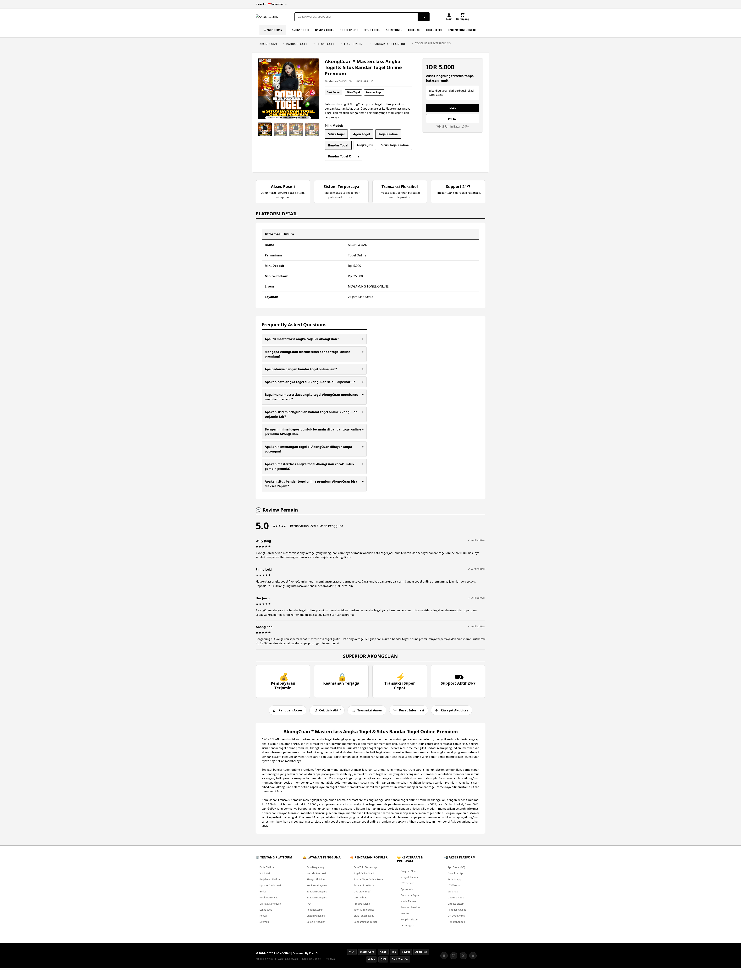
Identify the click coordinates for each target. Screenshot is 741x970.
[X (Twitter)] (463, 955)
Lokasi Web (266, 909)
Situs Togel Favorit (364, 915)
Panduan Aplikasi (457, 909)
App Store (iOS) (456, 867)
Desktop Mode (456, 897)
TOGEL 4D (414, 30)
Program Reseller (410, 907)
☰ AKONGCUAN (273, 30)
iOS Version (454, 885)
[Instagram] (453, 955)
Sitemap (264, 921)
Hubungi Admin (315, 909)
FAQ (309, 903)
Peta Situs (330, 958)
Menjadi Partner (409, 877)
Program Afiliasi (409, 871)
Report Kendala (456, 921)
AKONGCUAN (268, 44)
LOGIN (452, 108)
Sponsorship (407, 889)
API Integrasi (407, 925)
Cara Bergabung (315, 867)
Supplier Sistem (409, 919)
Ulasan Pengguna (316, 915)
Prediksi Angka (362, 903)
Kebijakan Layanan (317, 885)
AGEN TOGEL (394, 30)
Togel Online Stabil (364, 873)
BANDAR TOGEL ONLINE (462, 30)
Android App (455, 879)
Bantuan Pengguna (317, 891)
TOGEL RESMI (433, 30)
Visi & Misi (265, 873)
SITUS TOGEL (372, 30)
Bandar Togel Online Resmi (368, 879)
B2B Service (407, 883)
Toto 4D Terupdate (364, 909)
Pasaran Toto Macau (364, 885)
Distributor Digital (410, 895)
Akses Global (436, 94)
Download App (456, 873)
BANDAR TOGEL (324, 30)
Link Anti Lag (360, 897)
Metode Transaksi (316, 873)
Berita (263, 891)
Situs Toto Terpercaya (365, 867)
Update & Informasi (270, 885)
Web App (453, 891)
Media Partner (408, 901)
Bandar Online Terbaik (366, 921)
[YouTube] (473, 955)
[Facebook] (444, 955)
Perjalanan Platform (270, 879)
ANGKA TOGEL (300, 30)
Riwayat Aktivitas (316, 879)
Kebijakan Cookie (311, 958)
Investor (405, 913)
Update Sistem (456, 903)
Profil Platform (267, 867)
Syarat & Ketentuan (270, 903)
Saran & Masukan (316, 921)
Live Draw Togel (362, 891)
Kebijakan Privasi (269, 897)
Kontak (263, 915)
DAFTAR (452, 118)
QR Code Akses (456, 915)
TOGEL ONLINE (349, 30)
